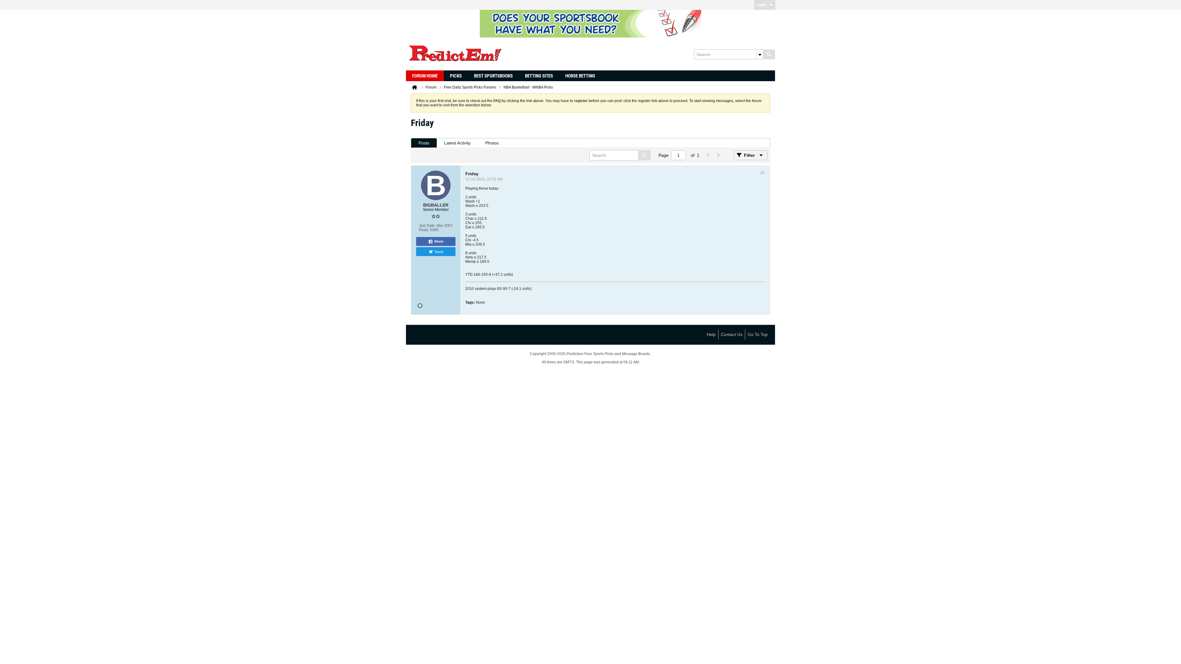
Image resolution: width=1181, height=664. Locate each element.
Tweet (438, 251)
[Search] (769, 54)
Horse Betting (580, 76)
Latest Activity (457, 142)
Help (711, 334)
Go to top (758, 334)
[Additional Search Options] (759, 54)
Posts (424, 142)
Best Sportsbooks (493, 76)
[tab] (424, 143)
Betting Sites (539, 76)
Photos (492, 142)
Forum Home (425, 76)
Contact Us (731, 334)
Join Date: (427, 225)
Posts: (424, 230)
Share (438, 241)
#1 (763, 173)
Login (761, 5)
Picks (456, 76)
